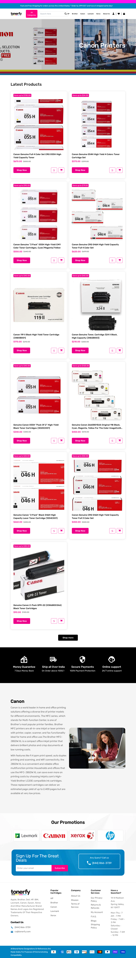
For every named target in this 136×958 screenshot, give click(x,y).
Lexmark (91, 14)
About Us (106, 14)
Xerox (98, 14)
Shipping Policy (95, 926)
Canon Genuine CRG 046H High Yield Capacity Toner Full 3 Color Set (95, 516)
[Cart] (61, 170)
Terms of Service (75, 905)
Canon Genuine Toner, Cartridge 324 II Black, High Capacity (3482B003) (94, 336)
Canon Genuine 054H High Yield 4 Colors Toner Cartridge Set (96, 156)
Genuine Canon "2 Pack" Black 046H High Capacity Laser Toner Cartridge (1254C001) (35, 516)
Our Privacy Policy (96, 899)
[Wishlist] (119, 13)
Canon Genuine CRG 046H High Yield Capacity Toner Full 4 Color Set (95, 246)
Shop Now (22, 170)
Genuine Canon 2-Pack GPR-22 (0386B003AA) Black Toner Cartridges (37, 607)
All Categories (31, 13)
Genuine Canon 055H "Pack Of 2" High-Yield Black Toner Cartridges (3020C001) (36, 426)
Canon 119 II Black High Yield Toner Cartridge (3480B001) (36, 336)
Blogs (93, 920)
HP (68, 14)
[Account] (113, 13)
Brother (75, 14)
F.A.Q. (93, 916)
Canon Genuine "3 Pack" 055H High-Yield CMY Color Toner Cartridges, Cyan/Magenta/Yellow (37, 246)
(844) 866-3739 (102, 863)
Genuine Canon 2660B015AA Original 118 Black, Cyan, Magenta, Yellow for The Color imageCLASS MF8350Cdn (97, 427)
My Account (97, 912)
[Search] (66, 13)
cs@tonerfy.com (23, 931)
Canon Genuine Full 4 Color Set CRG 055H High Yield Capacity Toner (37, 156)
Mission (74, 900)
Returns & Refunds (96, 906)
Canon (82, 14)
